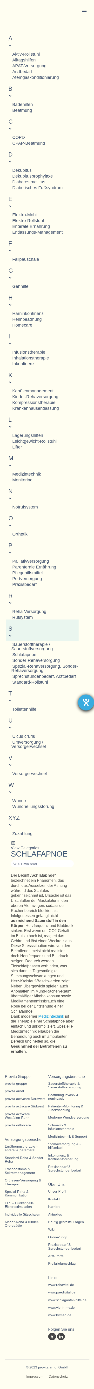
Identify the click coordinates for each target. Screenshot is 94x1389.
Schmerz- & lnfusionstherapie (61, 1127)
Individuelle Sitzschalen (22, 1214)
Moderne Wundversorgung (68, 1117)
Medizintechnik (51, 1016)
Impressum (34, 1376)
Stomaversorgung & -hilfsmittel (64, 1146)
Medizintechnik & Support (67, 1136)
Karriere (54, 1207)
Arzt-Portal (56, 1256)
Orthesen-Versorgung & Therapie (23, 1182)
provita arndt (14, 1091)
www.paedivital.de (61, 1292)
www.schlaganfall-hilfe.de (67, 1300)
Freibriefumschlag (62, 1263)
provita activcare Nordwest (25, 1099)
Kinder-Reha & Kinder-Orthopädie (22, 1223)
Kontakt (54, 1199)
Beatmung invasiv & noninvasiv (63, 1096)
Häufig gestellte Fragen (66, 1222)
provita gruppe (16, 1083)
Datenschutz (58, 1376)
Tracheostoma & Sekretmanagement (20, 1170)
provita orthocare (18, 1125)
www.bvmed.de (59, 1315)
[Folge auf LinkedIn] (61, 1336)
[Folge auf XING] (79, 1336)
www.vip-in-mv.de (61, 1307)
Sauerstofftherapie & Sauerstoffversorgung (64, 1085)
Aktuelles (55, 1214)
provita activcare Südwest (24, 1106)
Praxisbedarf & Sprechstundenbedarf (64, 1168)
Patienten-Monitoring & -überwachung (65, 1108)
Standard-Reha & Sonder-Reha (25, 1159)
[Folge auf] (52, 1336)
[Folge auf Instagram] (52, 1346)
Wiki (51, 1229)
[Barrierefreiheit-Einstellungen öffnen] (86, 702)
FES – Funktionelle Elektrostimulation (19, 1205)
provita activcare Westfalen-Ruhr (17, 1116)
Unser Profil (57, 1191)
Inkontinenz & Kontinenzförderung (63, 1157)
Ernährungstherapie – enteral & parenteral (21, 1148)
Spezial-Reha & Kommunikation (16, 1193)
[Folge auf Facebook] (70, 1336)
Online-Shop (57, 1237)
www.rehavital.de (61, 1285)
